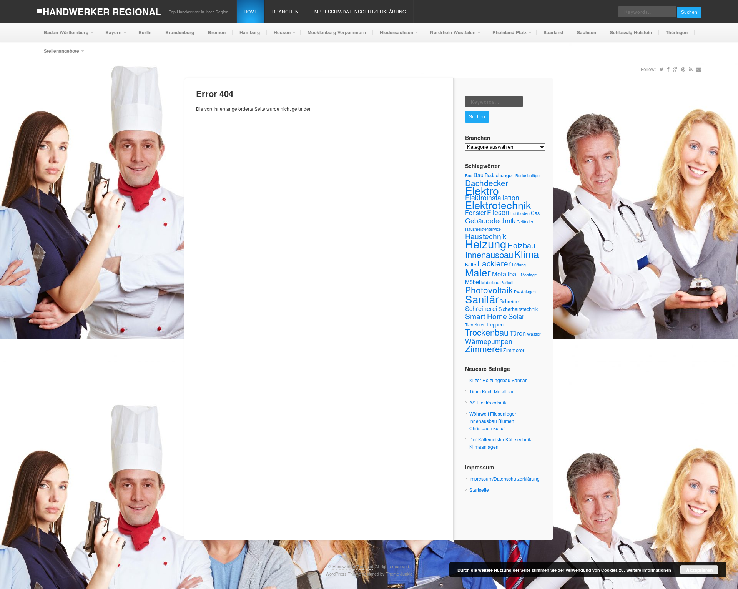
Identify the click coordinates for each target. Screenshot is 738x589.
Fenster (475, 212)
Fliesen (498, 212)
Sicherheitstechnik (518, 309)
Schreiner (510, 301)
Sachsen (586, 32)
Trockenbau (487, 332)
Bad (468, 175)
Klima (526, 253)
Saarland (553, 32)
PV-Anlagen (525, 291)
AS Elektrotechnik (487, 402)
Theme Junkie (399, 574)
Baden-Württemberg (62, 35)
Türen (518, 333)
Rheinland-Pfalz (506, 35)
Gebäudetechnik (490, 220)
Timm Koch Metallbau (492, 391)
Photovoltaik (489, 289)
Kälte (470, 264)
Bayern (109, 35)
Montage (529, 275)
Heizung (485, 243)
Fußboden (520, 213)
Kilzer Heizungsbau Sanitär (498, 380)
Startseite (479, 489)
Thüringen (677, 32)
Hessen (279, 35)
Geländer (525, 222)
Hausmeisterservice (483, 229)
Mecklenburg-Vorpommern (337, 32)
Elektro (482, 190)
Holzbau (521, 245)
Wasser (534, 334)
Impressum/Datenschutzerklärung (359, 11)
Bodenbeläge (527, 175)
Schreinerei (481, 308)
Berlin (144, 32)
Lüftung (519, 265)
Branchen (285, 11)
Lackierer (494, 263)
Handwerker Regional (102, 11)
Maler (478, 272)
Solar (516, 316)
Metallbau (506, 273)
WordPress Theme (343, 574)
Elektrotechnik (498, 204)
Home (251, 11)
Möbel (472, 282)
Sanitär (482, 298)
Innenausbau (489, 254)
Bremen (217, 32)
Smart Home (486, 316)
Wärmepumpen (488, 341)
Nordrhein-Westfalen (449, 35)
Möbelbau (490, 282)
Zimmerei (483, 348)
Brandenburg (179, 32)
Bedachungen (499, 175)
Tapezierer (475, 325)
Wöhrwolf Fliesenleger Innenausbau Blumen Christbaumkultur (492, 420)
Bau (479, 175)
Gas (535, 212)
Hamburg (249, 32)
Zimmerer (513, 350)
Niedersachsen (393, 35)
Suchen (689, 12)
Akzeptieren (699, 569)
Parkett (507, 282)
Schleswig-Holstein (631, 32)
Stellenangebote (58, 53)
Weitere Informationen (648, 570)
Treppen (495, 324)
